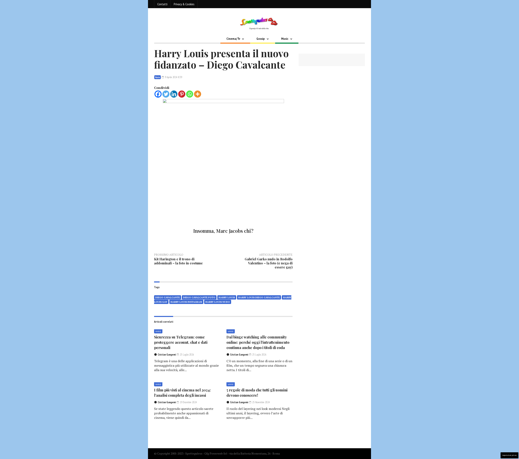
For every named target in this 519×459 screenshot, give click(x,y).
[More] (197, 94)
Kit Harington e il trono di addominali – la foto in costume (178, 261)
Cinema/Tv (233, 39)
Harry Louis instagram (186, 301)
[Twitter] (165, 94)
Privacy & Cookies (184, 4)
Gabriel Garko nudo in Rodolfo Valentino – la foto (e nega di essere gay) (269, 263)
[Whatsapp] (189, 94)
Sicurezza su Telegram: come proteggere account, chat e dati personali (180, 342)
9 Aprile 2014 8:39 (173, 77)
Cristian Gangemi (167, 354)
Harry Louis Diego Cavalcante (259, 297)
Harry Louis (227, 297)
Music (284, 39)
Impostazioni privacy (509, 455)
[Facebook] (158, 94)
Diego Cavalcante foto (199, 297)
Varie (157, 77)
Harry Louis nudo (217, 301)
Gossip (260, 39)
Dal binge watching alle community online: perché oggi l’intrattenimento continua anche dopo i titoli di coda (257, 342)
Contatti (162, 4)
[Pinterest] (181, 94)
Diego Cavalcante (167, 297)
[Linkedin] (173, 94)
